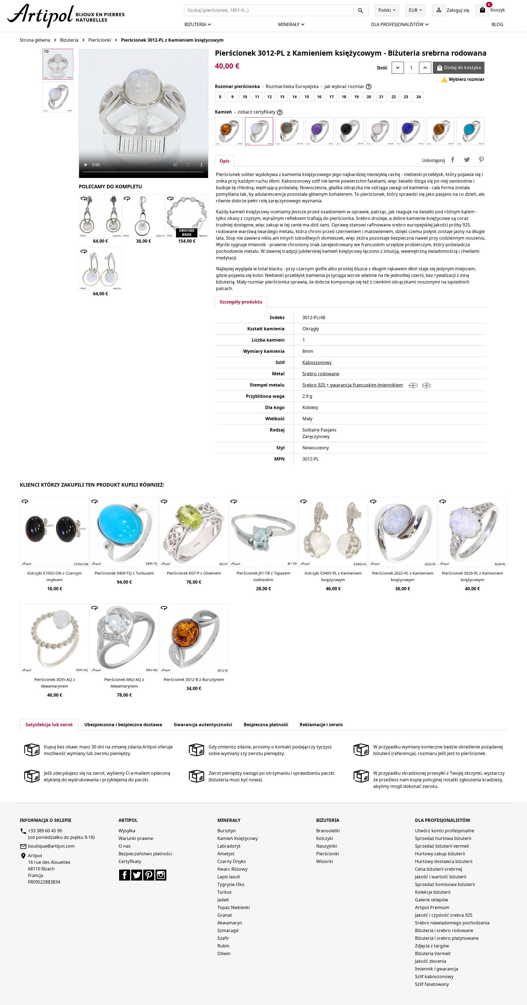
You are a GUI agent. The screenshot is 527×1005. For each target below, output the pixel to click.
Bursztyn (226, 831)
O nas (125, 846)
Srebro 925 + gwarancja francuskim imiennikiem (352, 385)
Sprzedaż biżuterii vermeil (442, 846)
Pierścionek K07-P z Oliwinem (194, 573)
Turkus (224, 892)
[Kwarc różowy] (380, 131)
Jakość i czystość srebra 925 (443, 915)
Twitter (136, 875)
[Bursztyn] (229, 131)
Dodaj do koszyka (458, 67)
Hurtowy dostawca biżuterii (443, 861)
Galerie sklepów (431, 900)
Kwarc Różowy (232, 869)
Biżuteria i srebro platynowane (447, 938)
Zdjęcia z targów (432, 946)
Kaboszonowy (317, 362)
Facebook (124, 875)
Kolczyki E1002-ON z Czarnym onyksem (54, 576)
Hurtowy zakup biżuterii (440, 854)
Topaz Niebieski (233, 907)
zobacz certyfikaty (260, 112)
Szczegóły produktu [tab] (241, 302)
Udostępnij (452, 159)
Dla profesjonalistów (397, 24)
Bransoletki (328, 831)
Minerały (288, 24)
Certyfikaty (130, 861)
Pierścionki (327, 854)
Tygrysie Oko (231, 884)
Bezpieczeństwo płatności (145, 854)
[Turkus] (470, 131)
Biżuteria (195, 24)
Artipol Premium (432, 907)
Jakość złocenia (430, 961)
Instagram (160, 875)
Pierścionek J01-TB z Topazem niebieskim (263, 576)
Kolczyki (324, 838)
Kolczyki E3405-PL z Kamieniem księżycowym (333, 576)
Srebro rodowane (320, 374)
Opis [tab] (224, 161)
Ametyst (225, 854)
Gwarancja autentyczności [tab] (203, 725)
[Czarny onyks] (350, 131)
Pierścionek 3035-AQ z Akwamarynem (54, 683)
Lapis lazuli (228, 877)
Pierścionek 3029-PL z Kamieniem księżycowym (472, 576)
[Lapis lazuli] (410, 131)
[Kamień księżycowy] (259, 131)
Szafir (223, 938)
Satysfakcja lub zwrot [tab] (49, 725)
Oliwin (224, 953)
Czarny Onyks (231, 861)
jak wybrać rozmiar (348, 86)
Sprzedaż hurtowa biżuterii (443, 838)
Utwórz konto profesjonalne (444, 831)
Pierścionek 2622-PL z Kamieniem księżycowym (402, 576)
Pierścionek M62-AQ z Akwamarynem (124, 683)
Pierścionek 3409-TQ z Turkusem (124, 573)
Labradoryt (228, 846)
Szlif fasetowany (432, 984)
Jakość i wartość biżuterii (440, 877)
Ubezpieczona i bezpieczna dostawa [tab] (123, 725)
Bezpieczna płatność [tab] (266, 725)
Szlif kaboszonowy (434, 976)
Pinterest (481, 159)
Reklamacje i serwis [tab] (321, 725)
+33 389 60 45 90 (45, 831)
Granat (224, 915)
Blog (497, 24)
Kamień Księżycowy (237, 838)
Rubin (223, 946)
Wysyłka (127, 831)
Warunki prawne (136, 838)
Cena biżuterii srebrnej (438, 869)
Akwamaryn (229, 923)
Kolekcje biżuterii (432, 892)
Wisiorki (324, 861)
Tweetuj (466, 159)
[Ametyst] (319, 131)
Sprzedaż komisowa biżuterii (445, 884)
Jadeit (223, 900)
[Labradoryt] (289, 131)
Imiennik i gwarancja (436, 969)
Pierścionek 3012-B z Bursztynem (194, 679)
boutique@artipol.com (51, 846)
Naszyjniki (326, 846)
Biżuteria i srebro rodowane (444, 930)
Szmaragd (228, 930)
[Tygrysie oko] (440, 131)
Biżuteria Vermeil (432, 953)
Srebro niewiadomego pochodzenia (452, 923)
